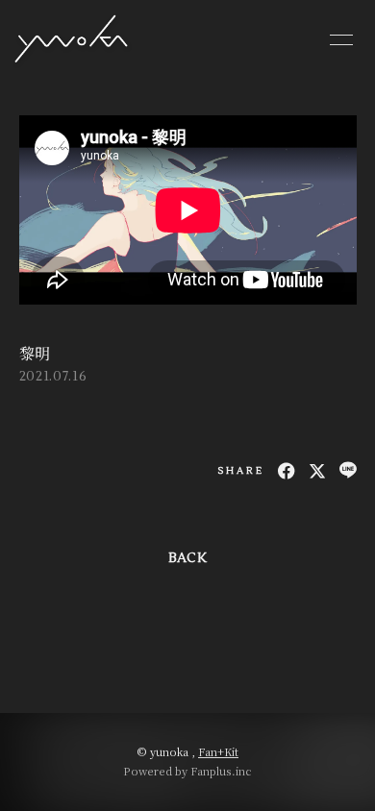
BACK (187, 558)
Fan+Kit (218, 751)
